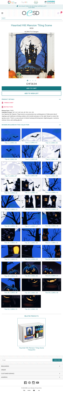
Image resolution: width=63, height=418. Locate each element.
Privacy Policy (38, 388)
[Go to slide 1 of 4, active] (27, 80)
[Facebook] (25, 382)
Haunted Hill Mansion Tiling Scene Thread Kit (31, 349)
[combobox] (31, 18)
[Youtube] (37, 382)
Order (3, 370)
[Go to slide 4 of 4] (35, 80)
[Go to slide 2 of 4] (30, 80)
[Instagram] (33, 382)
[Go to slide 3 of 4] (32, 80)
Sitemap (32, 388)
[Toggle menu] (2, 13)
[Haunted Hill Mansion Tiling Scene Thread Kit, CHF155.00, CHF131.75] (31, 332)
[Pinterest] (29, 382)
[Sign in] (58, 13)
